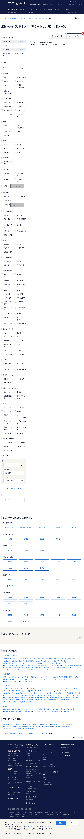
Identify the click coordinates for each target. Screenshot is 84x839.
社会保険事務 (76, 665)
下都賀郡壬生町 (47, 726)
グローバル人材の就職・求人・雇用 (15, 783)
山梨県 (42, 568)
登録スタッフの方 (65, 747)
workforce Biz (29, 799)
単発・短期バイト (40, 9)
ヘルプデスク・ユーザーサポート (43, 691)
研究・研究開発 (73, 697)
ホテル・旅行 (41, 679)
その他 (5, 706)
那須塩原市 (54, 724)
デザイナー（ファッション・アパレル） (42, 695)
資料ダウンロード (30, 784)
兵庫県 (26, 579)
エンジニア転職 (12, 774)
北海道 (10, 539)
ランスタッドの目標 (48, 764)
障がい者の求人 (12, 12)
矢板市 (67, 724)
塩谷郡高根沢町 (9, 729)
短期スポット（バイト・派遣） (33, 760)
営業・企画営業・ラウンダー (13, 679)
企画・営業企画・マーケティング (15, 665)
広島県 (26, 597)
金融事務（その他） (60, 661)
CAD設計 (29, 700)
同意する (61, 823)
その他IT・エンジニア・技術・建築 (15, 695)
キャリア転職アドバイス (14, 792)
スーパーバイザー (44, 670)
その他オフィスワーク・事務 (23, 667)
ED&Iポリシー (72, 812)
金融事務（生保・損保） (44, 661)
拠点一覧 (81, 4)
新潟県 (74, 562)
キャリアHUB (11, 790)
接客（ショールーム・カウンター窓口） (16, 677)
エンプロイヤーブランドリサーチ (50, 767)
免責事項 (19, 812)
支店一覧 (45, 759)
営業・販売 (6, 674)
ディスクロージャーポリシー (51, 812)
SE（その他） (59, 689)
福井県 (26, 568)
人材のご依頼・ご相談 (31, 747)
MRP (61, 812)
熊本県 (58, 615)
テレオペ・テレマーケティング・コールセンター (20, 670)
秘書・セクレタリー (56, 663)
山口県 (42, 597)
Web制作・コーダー (46, 693)
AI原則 (65, 812)
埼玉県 (58, 527)
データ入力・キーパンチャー (28, 663)
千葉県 (74, 527)
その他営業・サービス (27, 681)
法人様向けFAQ (30, 803)
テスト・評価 (8, 700)
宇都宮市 (6, 724)
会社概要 (45, 750)
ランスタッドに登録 (70, 12)
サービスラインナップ (32, 751)
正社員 (10, 769)
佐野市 (23, 724)
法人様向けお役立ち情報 (33, 781)
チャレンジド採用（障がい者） (33, 763)
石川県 (10, 568)
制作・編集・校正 (60, 693)
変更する (22, 41)
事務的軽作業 (8, 667)
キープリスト (76, 36)
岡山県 (10, 597)
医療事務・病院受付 (42, 665)
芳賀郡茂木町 (57, 726)
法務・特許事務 (56, 665)
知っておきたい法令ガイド (32, 788)
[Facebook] (9, 809)
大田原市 (41, 724)
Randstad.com (12, 812)
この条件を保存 (58, 36)
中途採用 (45, 777)
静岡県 (26, 562)
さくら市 (74, 724)
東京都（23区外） (26, 527)
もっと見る (79, 638)
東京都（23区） (10, 527)
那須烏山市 (7, 726)
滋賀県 (58, 579)
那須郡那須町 (20, 729)
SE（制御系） (32, 689)
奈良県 (74, 579)
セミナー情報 (29, 786)
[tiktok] (30, 809)
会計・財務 (48, 659)
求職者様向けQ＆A (13, 798)
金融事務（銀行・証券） (27, 661)
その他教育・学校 (39, 711)
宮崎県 (10, 621)
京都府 (42, 579)
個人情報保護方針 (39, 812)
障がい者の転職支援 (13, 780)
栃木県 (41, 18)
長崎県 (74, 615)
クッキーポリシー (32, 814)
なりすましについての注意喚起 (45, 814)
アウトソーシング (30, 758)
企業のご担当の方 (47, 4)
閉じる (73, 823)
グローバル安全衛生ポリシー (62, 814)
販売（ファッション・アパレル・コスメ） (45, 677)
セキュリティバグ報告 (15, 814)
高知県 (26, 603)
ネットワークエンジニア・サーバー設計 (17, 691)
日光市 (62, 724)
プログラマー (75, 689)
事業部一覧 (46, 757)
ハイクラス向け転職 (63, 9)
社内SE (67, 689)
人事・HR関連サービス (32, 766)
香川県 (58, 597)
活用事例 (28, 793)
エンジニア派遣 (52, 9)
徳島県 (10, 603)
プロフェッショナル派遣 (14, 763)
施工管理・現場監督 (73, 693)
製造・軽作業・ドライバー (27, 9)
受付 (65, 663)
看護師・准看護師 (17, 709)
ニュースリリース (47, 754)
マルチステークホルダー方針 (17, 816)
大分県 (26, 615)
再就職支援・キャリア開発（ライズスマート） (33, 774)
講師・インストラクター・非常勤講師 (61, 667)
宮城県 (26, 539)
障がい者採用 (46, 782)
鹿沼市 (29, 724)
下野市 (15, 726)
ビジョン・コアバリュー (49, 762)
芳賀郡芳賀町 (67, 726)
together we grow (47, 784)
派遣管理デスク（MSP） (32, 771)
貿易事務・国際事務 (10, 663)
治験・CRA (6, 709)
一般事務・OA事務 (9, 659)
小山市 (12, 724)
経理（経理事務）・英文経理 (34, 659)
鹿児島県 (26, 621)
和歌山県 (10, 586)
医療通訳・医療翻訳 (10, 661)
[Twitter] (13, 809)
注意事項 (24, 814)
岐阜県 (42, 562)
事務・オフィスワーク (10, 656)
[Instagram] (26, 809)
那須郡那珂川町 (31, 729)
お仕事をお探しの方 (35, 4)
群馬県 (42, 550)
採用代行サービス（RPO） (32, 769)
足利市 (18, 724)
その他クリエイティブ (59, 697)
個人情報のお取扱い (28, 812)
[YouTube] (22, 809)
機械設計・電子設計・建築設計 (43, 700)
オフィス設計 (59, 700)
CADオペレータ (60, 691)
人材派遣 (28, 753)
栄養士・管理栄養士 (53, 709)
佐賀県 (42, 615)
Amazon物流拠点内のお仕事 (15, 765)
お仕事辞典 (11, 794)
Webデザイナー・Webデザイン (14, 693)
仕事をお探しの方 (65, 750)
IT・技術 (6, 686)
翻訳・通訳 (71, 659)
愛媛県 (74, 597)
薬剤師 (63, 709)
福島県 (42, 539)
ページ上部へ (79, 737)
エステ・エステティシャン (56, 679)
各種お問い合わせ (67, 745)
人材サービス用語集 (30, 791)
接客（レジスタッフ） (11, 681)
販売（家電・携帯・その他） (69, 677)
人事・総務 (20, 659)
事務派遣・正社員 (12, 9)
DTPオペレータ (70, 700)
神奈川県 (42, 527)
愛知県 (10, 562)
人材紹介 (28, 756)
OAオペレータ (44, 663)
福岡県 (10, 615)
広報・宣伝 (31, 665)
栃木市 (47, 724)
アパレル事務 (66, 665)
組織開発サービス (30, 778)
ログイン (74, 1)
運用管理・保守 (19, 700)
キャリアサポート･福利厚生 (26, 12)
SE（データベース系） (45, 689)
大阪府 (10, 579)
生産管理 (7, 711)
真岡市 (35, 724)
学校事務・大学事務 (41, 667)
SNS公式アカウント (67, 756)
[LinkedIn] (17, 809)
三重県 (58, 562)
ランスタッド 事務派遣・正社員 (9, 18)
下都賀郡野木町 (23, 726)
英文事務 (64, 659)
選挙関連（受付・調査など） (61, 711)
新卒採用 (45, 779)
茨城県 (26, 550)
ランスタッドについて (60, 4)
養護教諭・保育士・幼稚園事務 (21, 711)
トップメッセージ (47, 752)
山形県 (58, 539)
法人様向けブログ (31, 797)
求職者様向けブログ (14, 787)
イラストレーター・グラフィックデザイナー (19, 697)
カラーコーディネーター (43, 697)
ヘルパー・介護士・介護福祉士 (35, 709)
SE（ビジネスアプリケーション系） (28, 18)
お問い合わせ (72, 4)
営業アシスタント (30, 679)
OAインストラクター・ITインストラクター (18, 702)
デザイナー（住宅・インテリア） (68, 695)
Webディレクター (32, 693)
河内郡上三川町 (35, 726)
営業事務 (56, 659)
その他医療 (70, 709)
